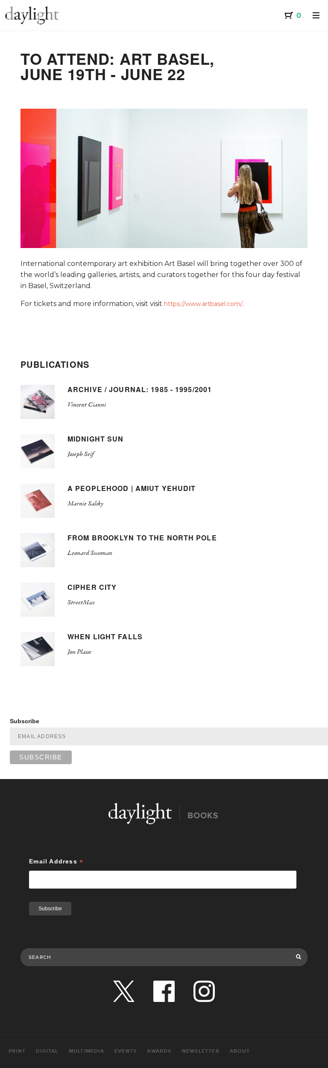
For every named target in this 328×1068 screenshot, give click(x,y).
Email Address (56, 861)
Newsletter (201, 1051)
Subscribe (24, 721)
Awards (159, 1051)
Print (17, 1051)
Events (125, 1051)
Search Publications (48, 939)
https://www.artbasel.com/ (203, 304)
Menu (316, 15)
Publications (55, 364)
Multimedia (86, 1051)
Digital (47, 1051)
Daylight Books (32, 15)
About (240, 1051)
